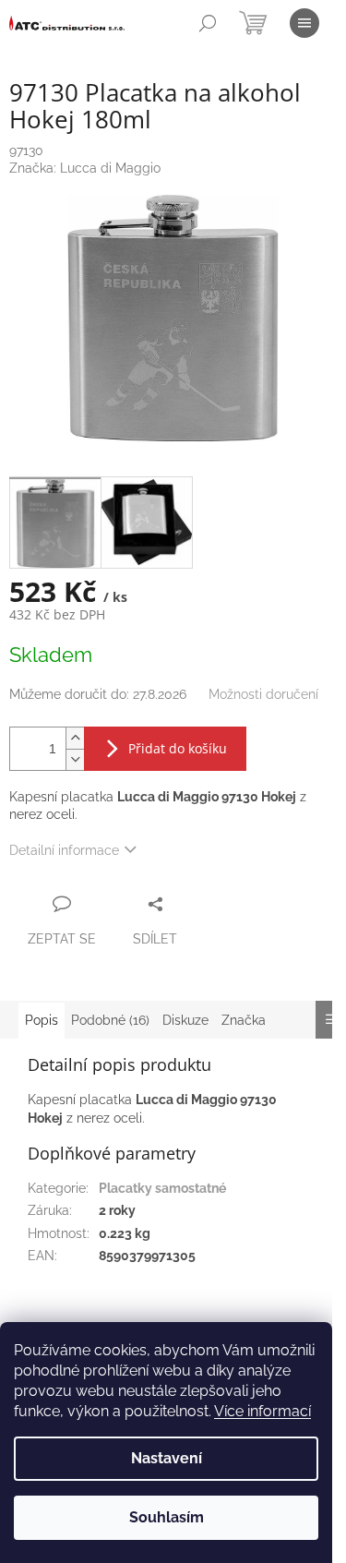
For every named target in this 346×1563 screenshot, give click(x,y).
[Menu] (304, 23)
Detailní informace (64, 850)
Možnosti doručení (263, 694)
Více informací (262, 1411)
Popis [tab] (41, 1020)
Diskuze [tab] (185, 1020)
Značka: (85, 168)
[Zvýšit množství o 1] (75, 738)
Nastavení (166, 1458)
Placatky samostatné (162, 1188)
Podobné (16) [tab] (110, 1020)
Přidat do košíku (177, 748)
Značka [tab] (243, 1020)
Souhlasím (166, 1517)
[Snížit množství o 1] (75, 759)
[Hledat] (207, 23)
